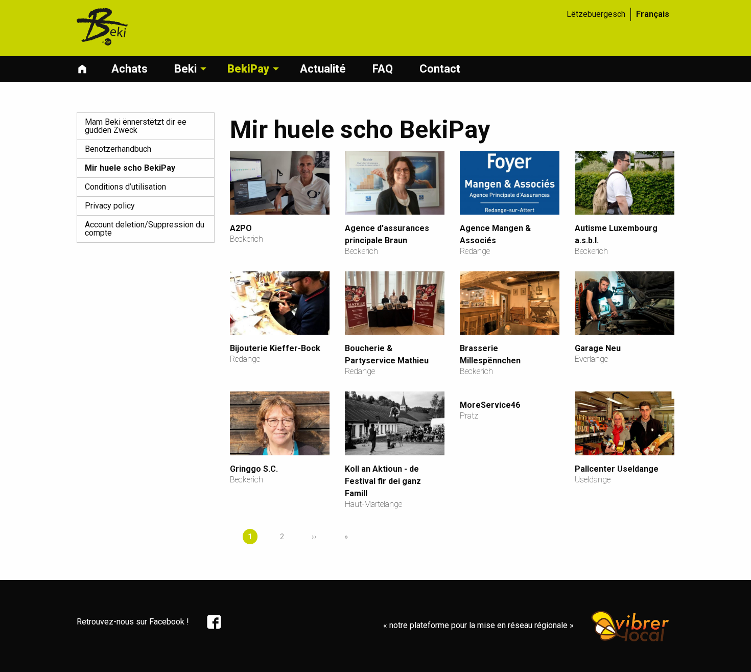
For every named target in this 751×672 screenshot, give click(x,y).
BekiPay (248, 68)
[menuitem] (90, 69)
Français (652, 14)
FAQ (382, 68)
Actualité (323, 68)
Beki (185, 68)
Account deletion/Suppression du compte (144, 229)
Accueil (85, 69)
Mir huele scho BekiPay (130, 168)
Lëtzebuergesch (596, 14)
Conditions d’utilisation (125, 187)
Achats (129, 68)
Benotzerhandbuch (118, 149)
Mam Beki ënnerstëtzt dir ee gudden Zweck (135, 126)
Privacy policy (110, 206)
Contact (439, 68)
